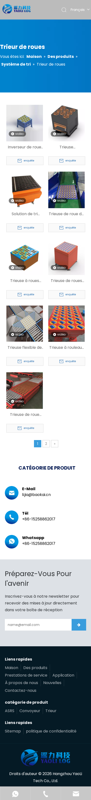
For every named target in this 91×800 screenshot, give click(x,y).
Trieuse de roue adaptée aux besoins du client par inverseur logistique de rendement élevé (24, 415)
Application (63, 675)
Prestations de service (26, 675)
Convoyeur (29, 711)
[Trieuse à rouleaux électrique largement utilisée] (66, 323)
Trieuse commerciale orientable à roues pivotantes (66, 147)
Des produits (35, 667)
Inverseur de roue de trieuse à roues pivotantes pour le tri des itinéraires (24, 147)
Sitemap (13, 731)
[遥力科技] (45, 757)
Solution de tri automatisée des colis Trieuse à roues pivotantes (24, 214)
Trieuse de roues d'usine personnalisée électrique (66, 281)
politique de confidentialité (51, 731)
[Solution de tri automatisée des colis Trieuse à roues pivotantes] (24, 189)
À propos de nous (21, 683)
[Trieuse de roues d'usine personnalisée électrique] (66, 256)
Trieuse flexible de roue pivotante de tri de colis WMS (25, 348)
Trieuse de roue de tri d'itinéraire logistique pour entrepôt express (66, 214)
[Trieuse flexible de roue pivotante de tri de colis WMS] (24, 323)
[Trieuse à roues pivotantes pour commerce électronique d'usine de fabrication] (24, 256)
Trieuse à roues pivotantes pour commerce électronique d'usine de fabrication (24, 281)
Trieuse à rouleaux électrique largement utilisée (66, 348)
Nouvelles (52, 683)
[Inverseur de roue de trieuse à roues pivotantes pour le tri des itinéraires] (24, 123)
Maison (11, 667)
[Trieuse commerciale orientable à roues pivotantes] (66, 123)
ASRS (9, 711)
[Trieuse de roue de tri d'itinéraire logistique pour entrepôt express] (66, 189)
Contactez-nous (20, 690)
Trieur (51, 711)
